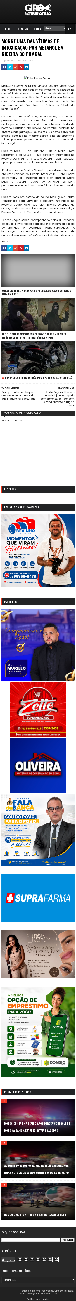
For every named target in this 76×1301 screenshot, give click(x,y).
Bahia (37, 29)
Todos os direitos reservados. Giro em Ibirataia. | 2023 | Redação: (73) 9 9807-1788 (46, 1292)
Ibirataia (22, 29)
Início (7, 29)
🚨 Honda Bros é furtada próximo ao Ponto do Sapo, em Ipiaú (36, 378)
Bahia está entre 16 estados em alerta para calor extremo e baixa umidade (36, 292)
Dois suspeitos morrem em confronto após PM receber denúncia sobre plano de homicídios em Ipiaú (33, 336)
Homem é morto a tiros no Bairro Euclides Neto (35, 1215)
